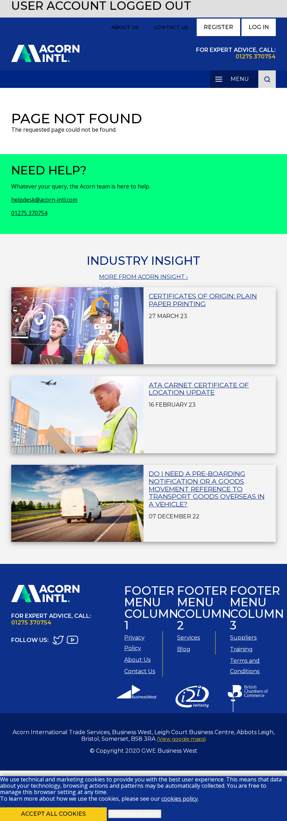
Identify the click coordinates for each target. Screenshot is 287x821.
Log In (258, 27)
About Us (125, 27)
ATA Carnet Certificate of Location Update (199, 389)
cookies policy (179, 798)
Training (241, 649)
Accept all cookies (53, 813)
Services (188, 637)
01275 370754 (29, 213)
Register (218, 27)
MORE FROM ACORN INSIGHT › (143, 277)
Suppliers (243, 637)
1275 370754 (257, 56)
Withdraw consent (135, 813)
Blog (183, 649)
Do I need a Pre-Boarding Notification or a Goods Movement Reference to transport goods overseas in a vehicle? (207, 489)
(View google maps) (181, 739)
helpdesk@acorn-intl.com (44, 199)
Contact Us (171, 27)
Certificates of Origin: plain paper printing (203, 300)
